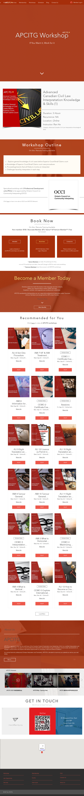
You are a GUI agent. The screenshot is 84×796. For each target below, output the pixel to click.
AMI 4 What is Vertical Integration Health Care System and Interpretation (18, 588)
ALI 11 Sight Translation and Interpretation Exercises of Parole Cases (65, 495)
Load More (42, 614)
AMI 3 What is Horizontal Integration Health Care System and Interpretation (42, 539)
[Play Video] (18, 680)
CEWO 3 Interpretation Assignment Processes (18, 543)
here (8, 201)
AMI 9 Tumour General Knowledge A (18, 495)
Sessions (65, 404)
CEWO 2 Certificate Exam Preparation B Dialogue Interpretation (42, 406)
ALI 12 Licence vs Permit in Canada (42, 450)
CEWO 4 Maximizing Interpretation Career (65, 543)
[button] (66, 773)
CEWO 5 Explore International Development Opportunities (42, 591)
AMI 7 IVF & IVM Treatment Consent (42, 354)
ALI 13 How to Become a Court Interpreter (65, 588)
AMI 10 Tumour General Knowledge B (42, 495)
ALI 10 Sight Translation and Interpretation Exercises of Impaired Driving (65, 450)
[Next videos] (81, 680)
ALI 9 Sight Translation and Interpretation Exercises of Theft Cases (19, 450)
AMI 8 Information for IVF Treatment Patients (19, 402)
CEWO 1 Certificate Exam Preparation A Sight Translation (65, 357)
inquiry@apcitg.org (15, 725)
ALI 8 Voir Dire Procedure (18, 354)
